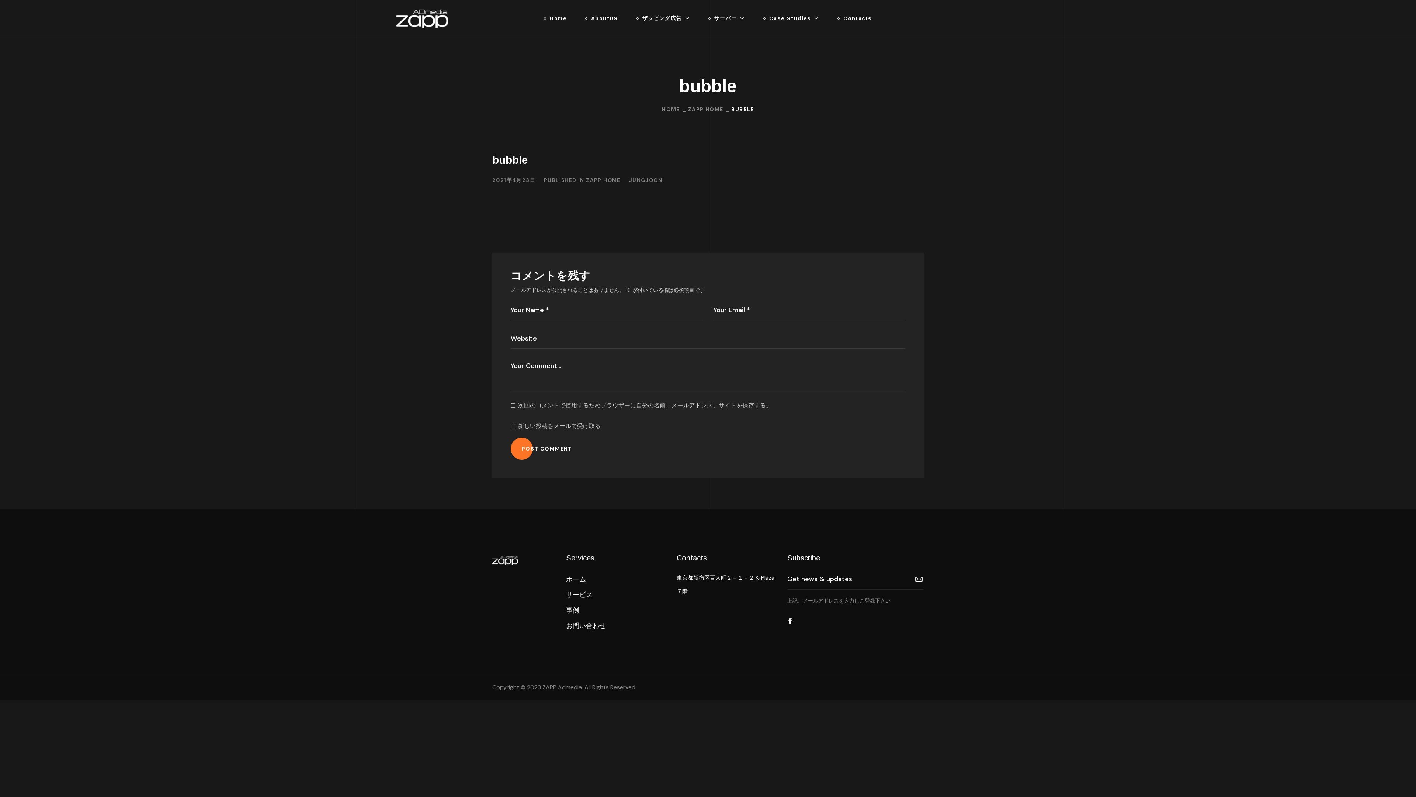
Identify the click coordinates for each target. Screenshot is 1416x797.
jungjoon (645, 180)
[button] (576, 579)
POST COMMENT (547, 448)
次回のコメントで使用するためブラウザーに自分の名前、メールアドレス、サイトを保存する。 (645, 405)
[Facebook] (790, 621)
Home (671, 109)
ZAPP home (705, 109)
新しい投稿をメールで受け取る (559, 426)
